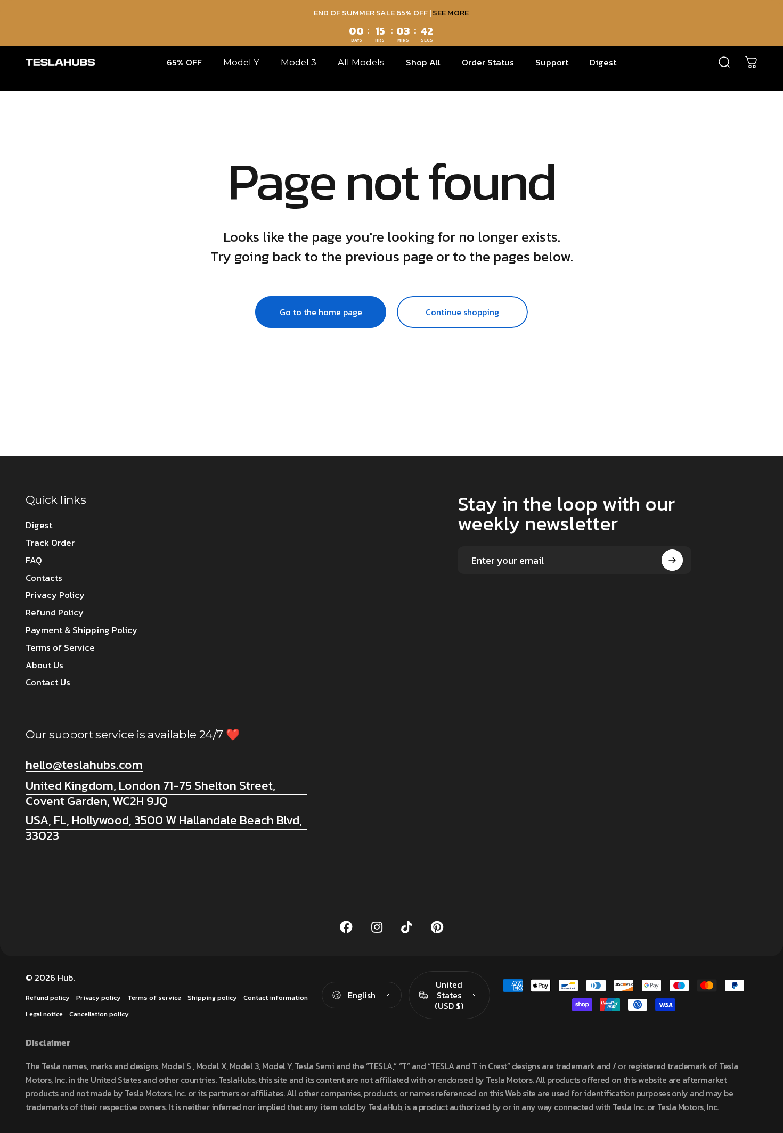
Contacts (44, 578)
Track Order (50, 543)
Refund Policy (55, 613)
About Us (44, 665)
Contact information (275, 997)
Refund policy (48, 997)
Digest (39, 525)
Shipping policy (212, 997)
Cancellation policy (99, 1014)
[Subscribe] (672, 560)
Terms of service (154, 997)
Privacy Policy (55, 595)
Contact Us (48, 682)
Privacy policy (98, 997)
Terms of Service (60, 648)
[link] (166, 792)
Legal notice (44, 1014)
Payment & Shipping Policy (81, 630)
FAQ (34, 560)
